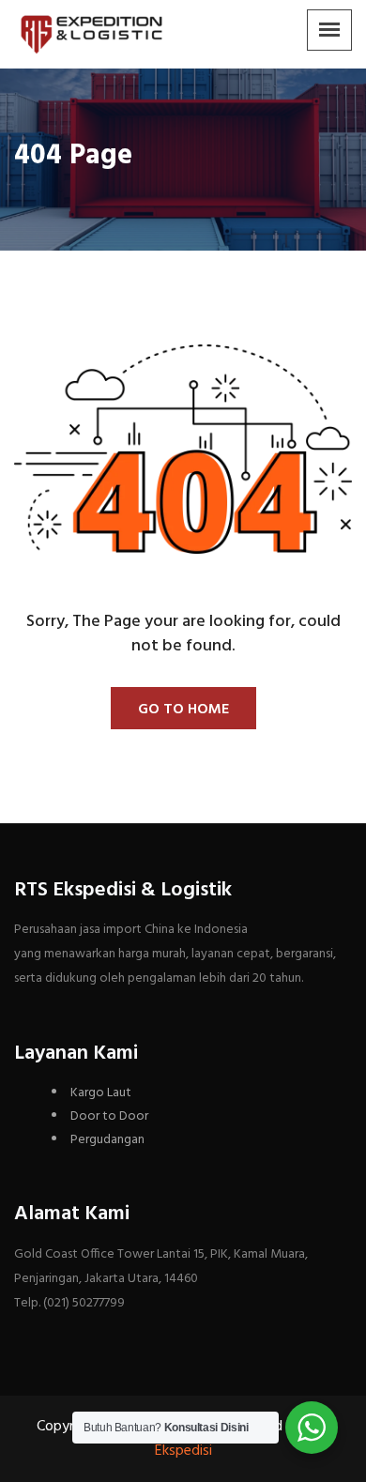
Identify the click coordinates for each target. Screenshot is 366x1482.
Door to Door (109, 1116)
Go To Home (183, 709)
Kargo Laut (100, 1093)
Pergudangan (107, 1140)
